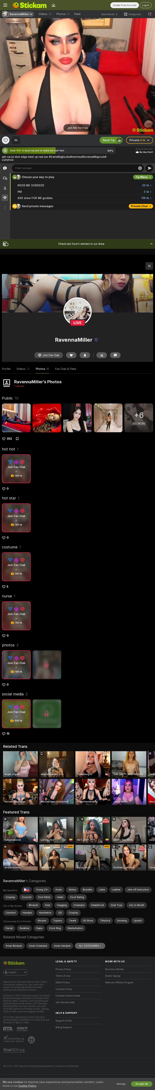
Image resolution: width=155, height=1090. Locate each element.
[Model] (149, 266)
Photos (63, 14)
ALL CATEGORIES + (90, 945)
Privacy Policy (63, 969)
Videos (45, 14)
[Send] (149, 168)
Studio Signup (113, 976)
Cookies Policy (64, 989)
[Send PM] (115, 355)
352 (9, 438)
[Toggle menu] (5, 5)
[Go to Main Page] (29, 5)
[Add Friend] (101, 355)
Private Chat (139, 206)
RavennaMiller (14, 881)
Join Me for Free (77, 127)
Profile (6, 369)
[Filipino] (27, 890)
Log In (145, 5)
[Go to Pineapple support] (32, 1039)
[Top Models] (53, 5)
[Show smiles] (140, 168)
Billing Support (64, 1027)
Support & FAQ (64, 1020)
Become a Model (114, 969)
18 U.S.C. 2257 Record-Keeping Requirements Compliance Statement (41, 1066)
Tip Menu (141, 177)
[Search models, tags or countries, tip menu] (149, 14)
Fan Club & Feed (65, 369)
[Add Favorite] (5, 140)
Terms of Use (63, 976)
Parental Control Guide (68, 995)
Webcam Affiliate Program (119, 982)
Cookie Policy (27, 1085)
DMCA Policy (63, 982)
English (12, 972)
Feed (77, 14)
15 (8, 733)
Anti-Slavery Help (65, 1002)
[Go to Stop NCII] (14, 1050)
